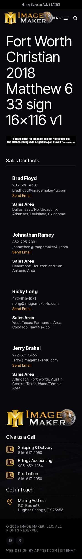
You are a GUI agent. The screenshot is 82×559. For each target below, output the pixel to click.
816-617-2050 (30, 453)
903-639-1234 (30, 466)
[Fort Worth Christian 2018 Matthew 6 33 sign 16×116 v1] (41, 138)
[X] (20, 540)
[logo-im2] (28, 18)
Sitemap (68, 551)
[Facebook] (10, 540)
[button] (59, 18)
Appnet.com (45, 551)
